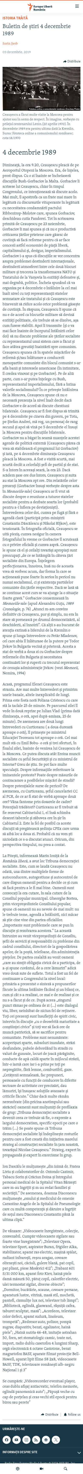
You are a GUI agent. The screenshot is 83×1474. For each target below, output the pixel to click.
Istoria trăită (15, 18)
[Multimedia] (41, 1468)
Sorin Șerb (10, 43)
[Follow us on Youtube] (16, 1440)
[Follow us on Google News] (46, 1440)
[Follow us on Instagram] (26, 1440)
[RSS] (36, 1440)
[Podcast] (17, 1468)
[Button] (72, 61)
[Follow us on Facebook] (7, 1440)
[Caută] (65, 1468)
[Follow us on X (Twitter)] (56, 1440)
